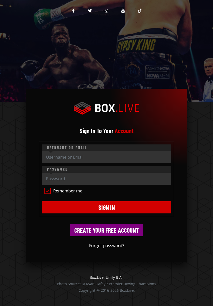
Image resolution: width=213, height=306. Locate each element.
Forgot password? (106, 245)
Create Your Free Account (106, 230)
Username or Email (67, 147)
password (57, 169)
